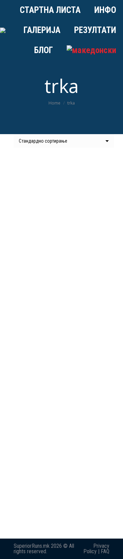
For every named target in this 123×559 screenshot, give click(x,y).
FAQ (105, 551)
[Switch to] (91, 50)
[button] (100, 257)
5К (62, 399)
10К (61, 521)
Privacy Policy (96, 549)
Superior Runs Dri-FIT (61, 276)
